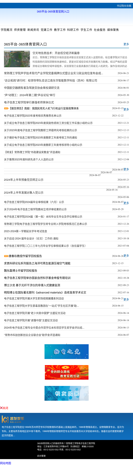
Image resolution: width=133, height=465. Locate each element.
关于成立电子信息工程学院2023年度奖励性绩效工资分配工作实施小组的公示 (48, 123)
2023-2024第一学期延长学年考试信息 (25, 231)
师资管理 (20, 30)
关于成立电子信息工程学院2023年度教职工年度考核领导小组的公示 (43, 144)
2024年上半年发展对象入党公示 (23, 192)
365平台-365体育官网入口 (53, 11)
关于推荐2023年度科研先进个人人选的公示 (29, 159)
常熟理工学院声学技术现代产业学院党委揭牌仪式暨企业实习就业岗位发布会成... (53, 73)
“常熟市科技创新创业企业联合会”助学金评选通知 (32, 335)
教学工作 (60, 30)
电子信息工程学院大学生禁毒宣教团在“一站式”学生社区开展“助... (41, 305)
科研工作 (73, 30)
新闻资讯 (33, 30)
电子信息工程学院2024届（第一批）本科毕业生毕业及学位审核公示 (43, 216)
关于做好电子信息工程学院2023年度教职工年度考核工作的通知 (40, 137)
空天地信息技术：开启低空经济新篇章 (56, 53)
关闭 (5, 408)
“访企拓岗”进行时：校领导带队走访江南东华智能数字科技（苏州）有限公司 (50, 80)
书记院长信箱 (124, 5)
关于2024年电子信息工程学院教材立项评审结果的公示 (35, 209)
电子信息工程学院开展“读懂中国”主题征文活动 (31, 320)
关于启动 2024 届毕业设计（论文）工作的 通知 (31, 238)
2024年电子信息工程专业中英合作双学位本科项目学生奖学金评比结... (44, 327)
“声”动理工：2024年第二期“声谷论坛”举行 (29, 95)
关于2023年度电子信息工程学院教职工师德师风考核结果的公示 (40, 130)
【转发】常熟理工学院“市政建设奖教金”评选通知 (32, 152)
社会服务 (100, 30)
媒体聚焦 (113, 30)
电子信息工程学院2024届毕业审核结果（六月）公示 (34, 202)
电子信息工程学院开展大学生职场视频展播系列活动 (34, 298)
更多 (126, 44)
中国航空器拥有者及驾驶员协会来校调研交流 (31, 88)
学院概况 (6, 30)
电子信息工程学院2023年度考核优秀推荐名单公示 (32, 115)
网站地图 (5, 463)
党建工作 (46, 30)
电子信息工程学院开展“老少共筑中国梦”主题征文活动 (34, 313)
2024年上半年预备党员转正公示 (23, 180)
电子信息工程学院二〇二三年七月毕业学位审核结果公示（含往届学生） (45, 245)
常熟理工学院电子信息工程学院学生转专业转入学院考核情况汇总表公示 (45, 224)
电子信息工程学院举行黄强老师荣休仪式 (29, 102)
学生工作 (86, 30)
